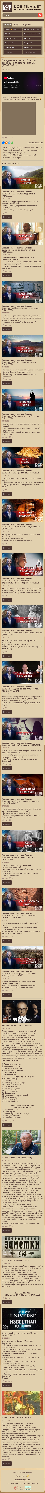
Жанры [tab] (16, 25)
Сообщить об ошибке (35, 143)
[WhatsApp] (12, 142)
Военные (9, 43)
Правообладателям (23, 1479)
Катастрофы (10, 38)
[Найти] (40, 15)
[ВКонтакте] (3, 142)
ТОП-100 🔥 (10, 29)
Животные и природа (32, 34)
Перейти (6, 217)
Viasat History (29, 52)
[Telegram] (9, 142)
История (28, 43)
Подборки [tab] (7, 25)
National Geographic (31, 29)
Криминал (9, 47)
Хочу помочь (21, 1476)
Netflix (27, 38)
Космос (8, 52)
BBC (7, 34)
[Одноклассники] (6, 142)
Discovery (28, 47)
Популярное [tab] (27, 25)
